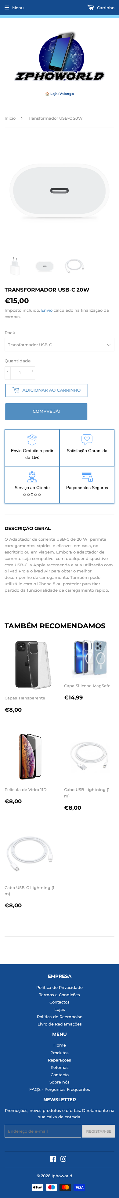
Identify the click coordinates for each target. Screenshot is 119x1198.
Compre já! (47, 411)
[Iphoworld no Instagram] (63, 1159)
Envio (46, 310)
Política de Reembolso (59, 1016)
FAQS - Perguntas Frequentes (59, 1089)
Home (59, 1045)
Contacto (60, 1074)
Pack (10, 333)
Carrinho (105, 7)
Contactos (59, 1002)
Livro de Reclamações (60, 1024)
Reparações (59, 1060)
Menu (18, 7)
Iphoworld (62, 1175)
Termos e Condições (59, 994)
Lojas (59, 1009)
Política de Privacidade (59, 987)
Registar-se (97, 1131)
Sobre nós (59, 1082)
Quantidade (18, 361)
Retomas (60, 1067)
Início (10, 118)
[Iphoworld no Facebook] (53, 1159)
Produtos (59, 1052)
